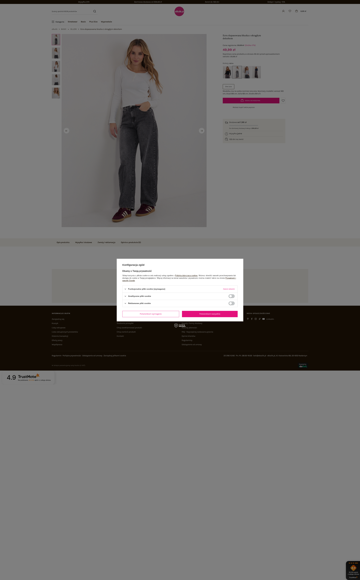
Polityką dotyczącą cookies (186, 275)
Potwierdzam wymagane (151, 314)
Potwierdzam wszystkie (209, 314)
